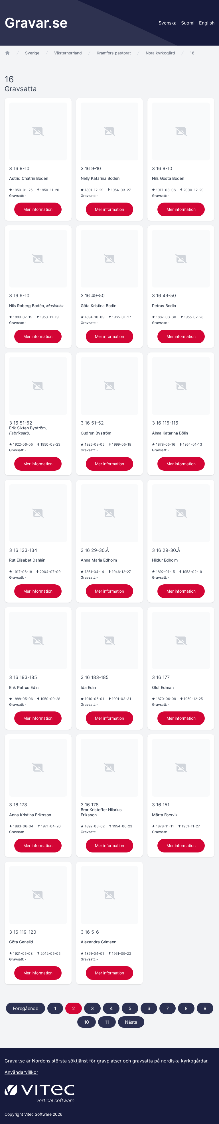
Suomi (187, 23)
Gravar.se (36, 22)
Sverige (32, 52)
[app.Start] (7, 53)
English (206, 23)
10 (86, 1022)
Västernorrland (68, 52)
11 (107, 1022)
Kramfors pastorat (114, 52)
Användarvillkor (21, 1072)
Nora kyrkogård (160, 52)
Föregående (25, 1008)
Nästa (131, 1022)
